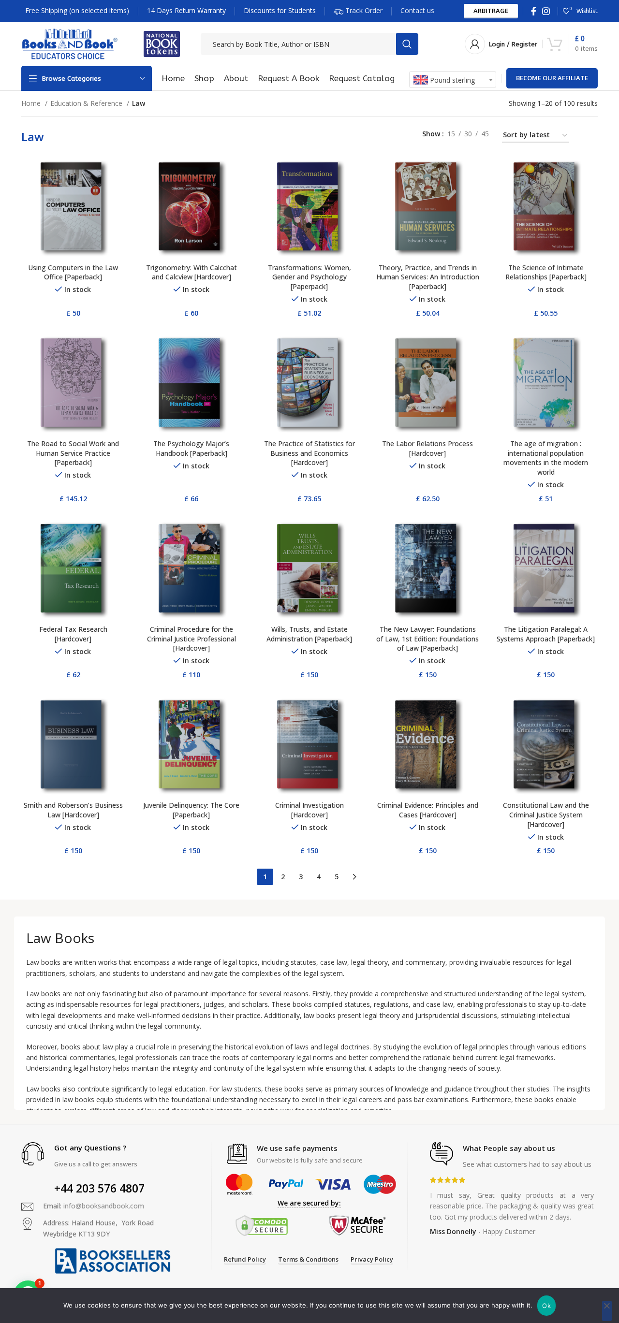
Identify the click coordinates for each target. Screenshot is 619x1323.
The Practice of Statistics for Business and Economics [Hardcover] (309, 453)
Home (32, 103)
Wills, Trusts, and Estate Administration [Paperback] (309, 634)
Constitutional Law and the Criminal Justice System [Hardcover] (546, 814)
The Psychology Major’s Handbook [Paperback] (191, 448)
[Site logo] (69, 43)
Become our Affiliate (552, 77)
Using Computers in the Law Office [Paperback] (73, 272)
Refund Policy (245, 1260)
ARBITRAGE (490, 10)
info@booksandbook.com (103, 1205)
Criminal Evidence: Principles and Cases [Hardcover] (427, 809)
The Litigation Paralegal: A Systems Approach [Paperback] (546, 634)
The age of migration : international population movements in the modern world (545, 458)
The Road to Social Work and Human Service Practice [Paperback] (73, 453)
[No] (607, 1311)
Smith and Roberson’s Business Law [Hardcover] (73, 809)
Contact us (417, 10)
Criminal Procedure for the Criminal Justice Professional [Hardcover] (191, 639)
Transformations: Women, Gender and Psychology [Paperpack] (309, 277)
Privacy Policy (372, 1260)
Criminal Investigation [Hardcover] (309, 809)
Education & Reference (87, 103)
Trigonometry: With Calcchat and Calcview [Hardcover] (191, 272)
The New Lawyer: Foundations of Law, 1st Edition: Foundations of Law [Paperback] (427, 639)
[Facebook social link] (533, 11)
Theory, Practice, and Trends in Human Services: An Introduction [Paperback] (427, 277)
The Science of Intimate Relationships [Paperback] (546, 272)
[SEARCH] (407, 44)
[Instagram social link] (546, 11)
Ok (546, 1305)
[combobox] (452, 79)
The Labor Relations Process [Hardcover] (427, 448)
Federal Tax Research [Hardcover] (73, 634)
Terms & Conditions (308, 1260)
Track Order (363, 10)
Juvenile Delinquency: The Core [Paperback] (191, 809)
